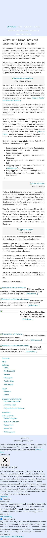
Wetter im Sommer (11, 422)
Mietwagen (8, 378)
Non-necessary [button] (6, 517)
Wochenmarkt (9, 371)
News (20, 27)
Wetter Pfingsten (10, 418)
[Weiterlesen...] (32, 294)
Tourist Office (9, 381)
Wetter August (9, 432)
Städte (37, 27)
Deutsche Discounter (12, 401)
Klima (6, 368)
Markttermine (12, 168)
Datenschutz (28, 441)
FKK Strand (8, 384)
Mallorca (28, 27)
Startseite (11, 27)
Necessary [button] (4, 496)
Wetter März (9, 425)
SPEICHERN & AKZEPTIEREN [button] (12, 537)
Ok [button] (36, 450)
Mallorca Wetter (23, 34)
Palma (6, 395)
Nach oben (25, 438)
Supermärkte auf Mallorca (14, 408)
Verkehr (7, 374)
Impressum (18, 441)
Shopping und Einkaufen (18, 31)
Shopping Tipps (10, 405)
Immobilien (34, 31)
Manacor (7, 391)
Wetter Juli (8, 428)
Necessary (7, 499)
